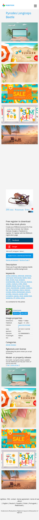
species (16, 296)
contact (13, 499)
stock (21, 296)
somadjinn (9, 296)
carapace (22, 280)
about (20, 501)
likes (28, 210)
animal (8, 276)
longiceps (15, 290)
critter (20, 284)
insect (8, 288)
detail (25, 284)
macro (22, 290)
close (17, 282)
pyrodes (8, 294)
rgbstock (10, 5)
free (23, 286)
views (12, 210)
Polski (25, 503)
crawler (8, 284)
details (14, 286)
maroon (27, 290)
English (5, 503)
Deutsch (12, 503)
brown (12, 280)
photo (14, 292)
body (7, 280)
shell (25, 294)
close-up (23, 282)
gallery (24, 313)
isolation (29, 288)
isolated (22, 288)
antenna (14, 276)
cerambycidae (10, 282)
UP (14, 298)
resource (15, 294)
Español (19, 503)
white (18, 298)
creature (14, 284)
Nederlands (19, 505)
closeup (29, 282)
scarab (21, 294)
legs (10, 290)
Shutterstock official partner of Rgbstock (12, 511)
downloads (20, 210)
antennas (28, 276)
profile (16, 313)
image (27, 286)
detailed (8, 286)
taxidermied (28, 296)
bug (16, 280)
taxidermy (9, 298)
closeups (13, 345)
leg (7, 290)
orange (8, 292)
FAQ (8, 365)
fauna (19, 286)
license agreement (23, 499)
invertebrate (15, 288)
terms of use (15, 365)
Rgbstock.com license (16, 348)
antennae (21, 276)
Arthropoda (18, 278)
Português (32, 503)
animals (8, 345)
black (29, 278)
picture (28, 292)
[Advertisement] (19, 168)
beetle (24, 278)
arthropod (9, 278)
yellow (22, 298)
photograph (21, 292)
